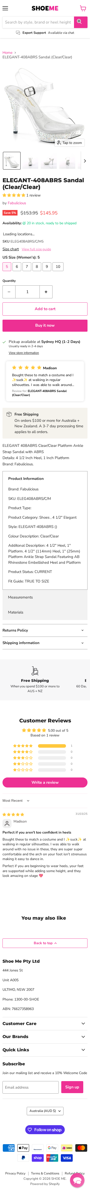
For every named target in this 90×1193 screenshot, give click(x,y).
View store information (24, 353)
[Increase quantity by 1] (46, 291)
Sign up (72, 1087)
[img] (13, 814)
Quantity (9, 281)
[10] (58, 272)
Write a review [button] (45, 782)
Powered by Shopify (45, 1184)
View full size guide (36, 249)
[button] (11, 160)
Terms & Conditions (45, 1173)
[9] (47, 272)
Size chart (10, 249)
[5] (7, 272)
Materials (15, 612)
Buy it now (45, 325)
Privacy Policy (15, 1173)
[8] (37, 272)
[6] (17, 272)
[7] (27, 272)
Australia (43, 1111)
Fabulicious (17, 203)
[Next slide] (85, 160)
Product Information (26, 478)
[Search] (81, 22)
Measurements (20, 597)
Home (7, 53)
